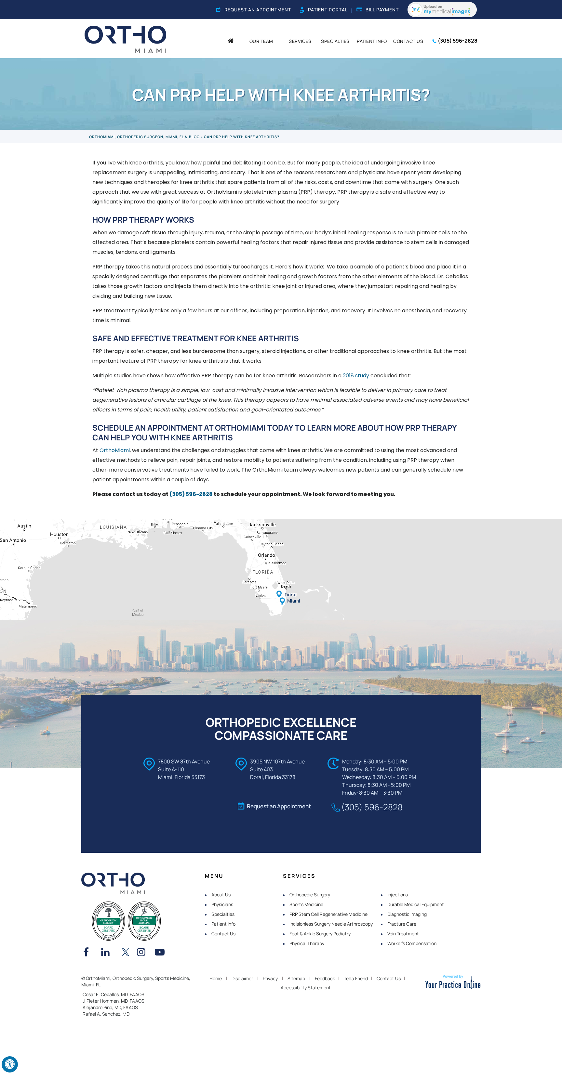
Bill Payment (382, 9)
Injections (397, 894)
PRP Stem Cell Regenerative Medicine (328, 914)
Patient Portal (328, 9)
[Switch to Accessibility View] (10, 1064)
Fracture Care (401, 924)
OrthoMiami (115, 450)
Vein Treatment (403, 933)
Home (215, 978)
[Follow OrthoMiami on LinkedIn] (107, 952)
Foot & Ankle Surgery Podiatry (320, 933)
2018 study (356, 375)
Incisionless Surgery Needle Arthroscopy (331, 924)
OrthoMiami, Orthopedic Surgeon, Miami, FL (136, 136)
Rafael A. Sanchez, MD (106, 1014)
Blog (194, 136)
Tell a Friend (356, 978)
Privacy (270, 978)
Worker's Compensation (411, 943)
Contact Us (223, 933)
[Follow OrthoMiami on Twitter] (125, 952)
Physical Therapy (306, 943)
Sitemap (296, 978)
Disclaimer (242, 978)
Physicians (222, 904)
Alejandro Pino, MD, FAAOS (110, 1007)
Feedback (325, 978)
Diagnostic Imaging (407, 914)
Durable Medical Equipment (415, 904)
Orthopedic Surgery (309, 894)
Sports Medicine (306, 904)
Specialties (222, 914)
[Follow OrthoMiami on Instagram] (143, 952)
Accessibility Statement (306, 987)
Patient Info (223, 924)
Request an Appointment (257, 9)
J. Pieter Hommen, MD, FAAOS (113, 1001)
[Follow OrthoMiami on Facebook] (89, 952)
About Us (221, 894)
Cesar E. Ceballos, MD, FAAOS (113, 994)
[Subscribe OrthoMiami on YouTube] (161, 952)
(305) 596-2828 (457, 40)
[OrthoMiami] (125, 39)
